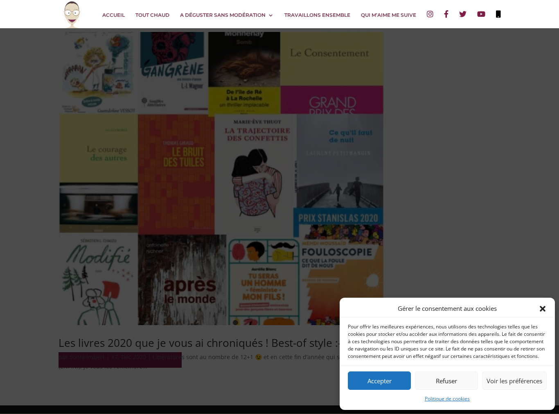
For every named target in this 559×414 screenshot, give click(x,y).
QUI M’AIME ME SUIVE (388, 15)
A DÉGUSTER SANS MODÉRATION (223, 15)
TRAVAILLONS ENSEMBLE (317, 15)
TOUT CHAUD (152, 15)
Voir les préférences (514, 381)
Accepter (379, 381)
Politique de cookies (447, 398)
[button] (543, 309)
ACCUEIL (113, 15)
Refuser (446, 381)
